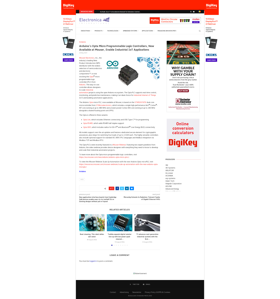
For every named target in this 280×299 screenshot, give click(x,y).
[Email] (193, 11)
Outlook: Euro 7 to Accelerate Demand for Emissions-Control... (120, 12)
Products (98, 31)
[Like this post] (112, 188)
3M (166, 165)
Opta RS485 (88, 123)
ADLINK (168, 186)
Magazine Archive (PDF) (167, 31)
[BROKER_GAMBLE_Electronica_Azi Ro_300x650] (183, 42)
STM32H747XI (140, 102)
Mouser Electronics (86, 58)
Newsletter (136, 292)
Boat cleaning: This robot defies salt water (92, 235)
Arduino (82, 85)
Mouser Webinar (119, 145)
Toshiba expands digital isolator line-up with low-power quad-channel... (119, 236)
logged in (93, 261)
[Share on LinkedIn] (127, 188)
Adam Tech (169, 181)
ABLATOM (169, 170)
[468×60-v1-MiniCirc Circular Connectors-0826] (175, 18)
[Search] (200, 31)
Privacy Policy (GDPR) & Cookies (157, 292)
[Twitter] (191, 11)
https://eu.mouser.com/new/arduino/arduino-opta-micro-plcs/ (104, 157)
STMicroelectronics (103, 105)
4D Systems (170, 168)
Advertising (124, 292)
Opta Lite (86, 120)
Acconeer (169, 173)
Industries (85, 31)
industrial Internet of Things (145, 95)
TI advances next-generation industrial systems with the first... (147, 236)
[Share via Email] (132, 188)
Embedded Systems (130, 31)
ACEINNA (169, 176)
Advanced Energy (172, 189)
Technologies (112, 31)
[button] (96, 11)
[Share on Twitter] (122, 188)
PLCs (82, 179)
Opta (91, 77)
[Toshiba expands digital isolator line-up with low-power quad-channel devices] (119, 222)
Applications (147, 31)
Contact (113, 292)
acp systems (170, 178)
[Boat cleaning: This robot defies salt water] (92, 222)
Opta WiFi (87, 127)
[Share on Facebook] (117, 188)
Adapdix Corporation (173, 183)
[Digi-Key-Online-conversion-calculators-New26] (183, 120)
